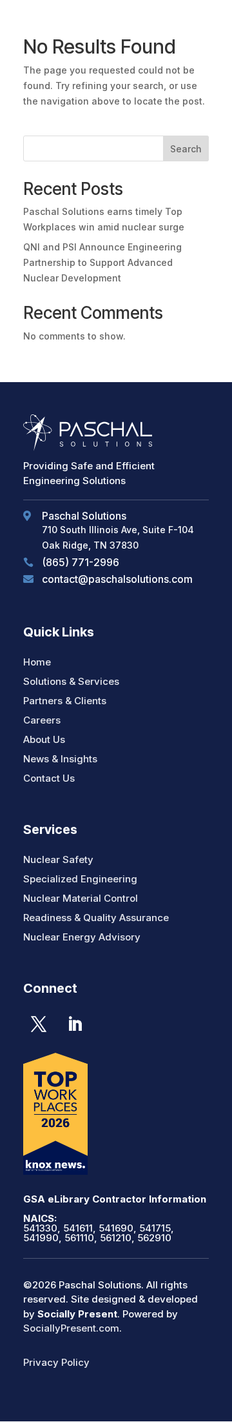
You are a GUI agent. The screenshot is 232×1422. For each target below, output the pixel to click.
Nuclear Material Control (80, 898)
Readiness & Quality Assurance (96, 917)
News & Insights (60, 759)
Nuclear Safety (58, 859)
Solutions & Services (71, 681)
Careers (42, 720)
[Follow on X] (38, 1024)
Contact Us (49, 778)
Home (37, 662)
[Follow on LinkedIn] (74, 1024)
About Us (44, 739)
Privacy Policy (56, 1362)
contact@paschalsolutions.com (117, 579)
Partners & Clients (64, 701)
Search (186, 148)
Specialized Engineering (80, 879)
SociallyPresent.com (71, 1328)
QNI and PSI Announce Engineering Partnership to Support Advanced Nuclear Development (102, 262)
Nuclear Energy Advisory (81, 937)
